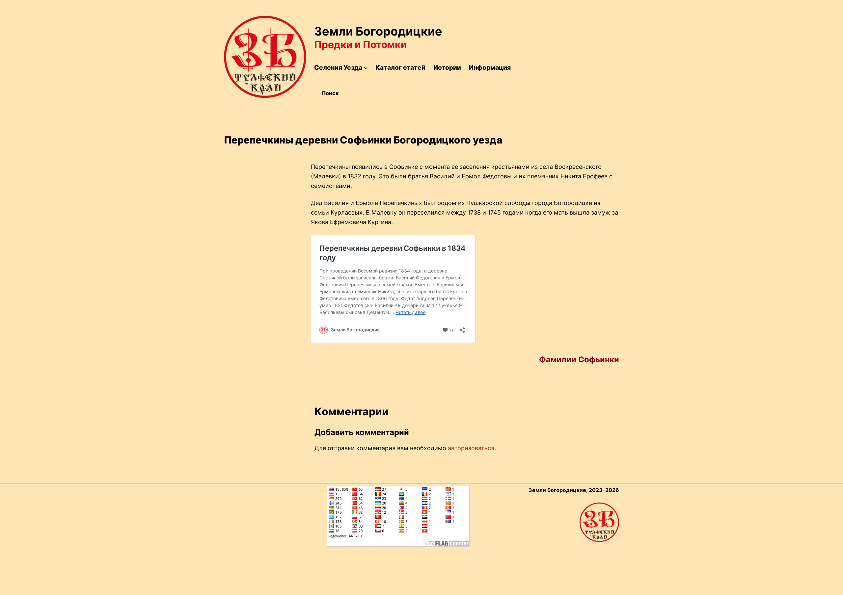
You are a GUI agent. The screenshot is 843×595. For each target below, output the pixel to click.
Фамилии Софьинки (579, 359)
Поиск (330, 93)
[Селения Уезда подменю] (366, 68)
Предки (333, 44)
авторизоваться (471, 448)
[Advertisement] (569, 65)
